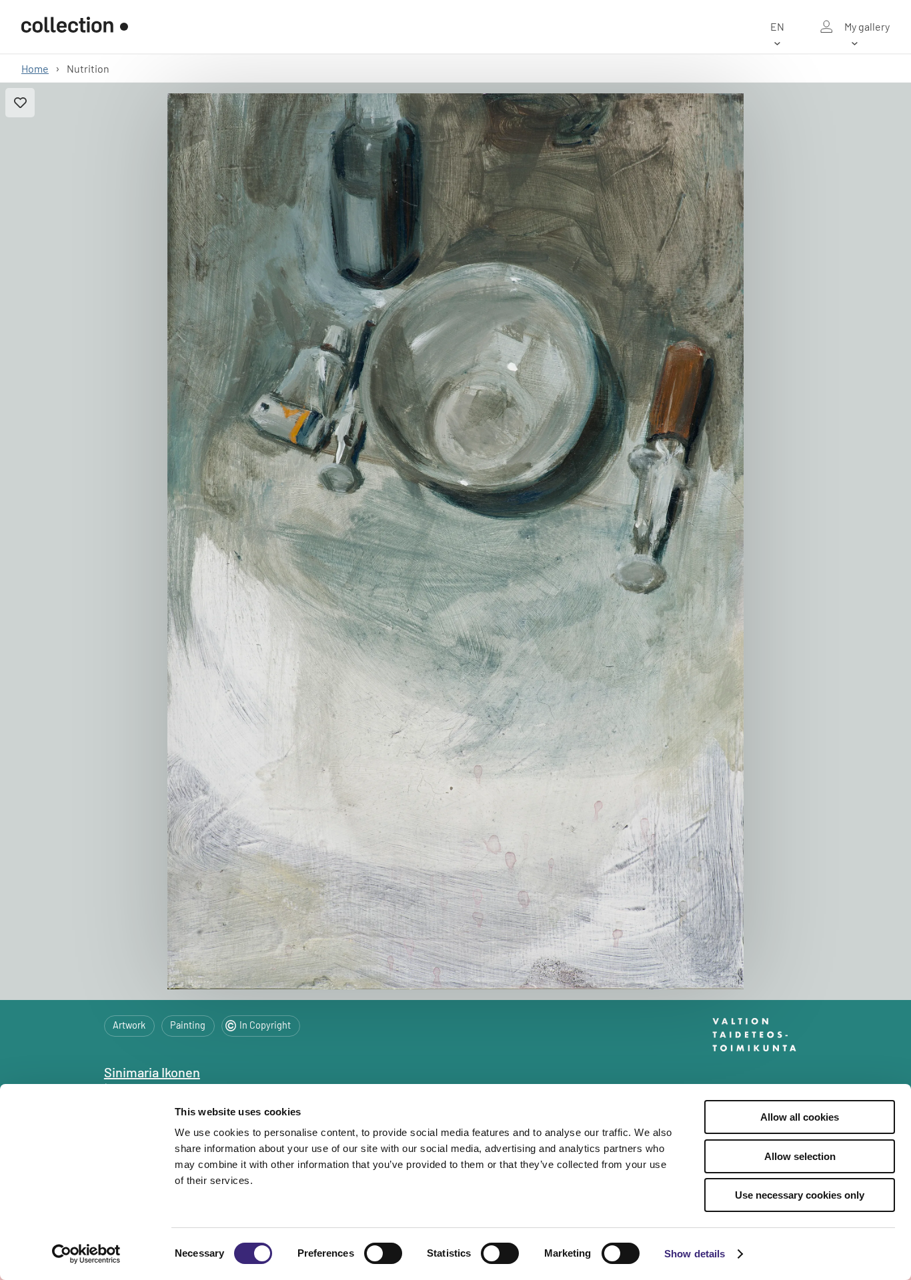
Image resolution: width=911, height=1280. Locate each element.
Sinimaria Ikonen (152, 1072)
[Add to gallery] (20, 102)
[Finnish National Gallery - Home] (75, 26)
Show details (694, 1253)
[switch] (383, 1253)
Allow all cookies (799, 1117)
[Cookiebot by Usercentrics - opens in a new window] (86, 1254)
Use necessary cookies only (799, 1195)
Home (35, 68)
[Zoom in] (455, 541)
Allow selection (800, 1156)
